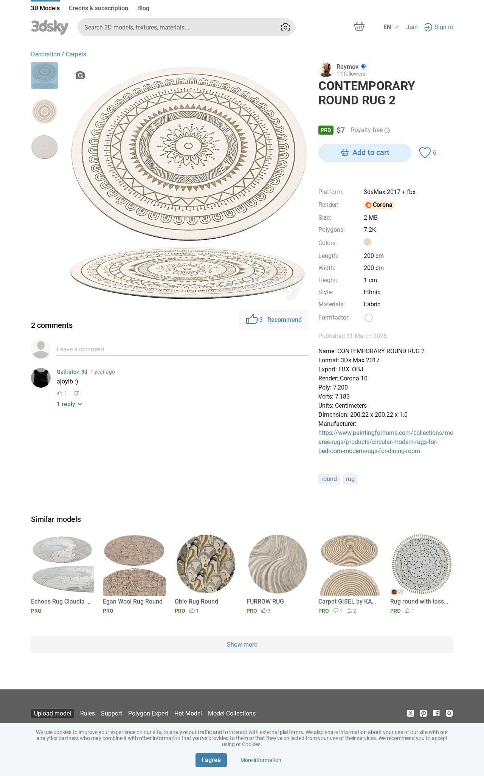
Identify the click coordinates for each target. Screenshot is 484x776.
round (329, 479)
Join (412, 27)
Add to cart (370, 152)
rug (350, 479)
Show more (242, 644)
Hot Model (188, 713)
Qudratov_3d (72, 372)
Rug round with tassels (420, 601)
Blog (143, 8)
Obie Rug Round (196, 601)
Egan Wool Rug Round (133, 601)
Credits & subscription (98, 8)
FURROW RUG (265, 601)
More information (260, 760)
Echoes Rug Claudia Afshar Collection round (61, 601)
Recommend (280, 319)
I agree (211, 760)
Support (111, 713)
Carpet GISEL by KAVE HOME (348, 601)
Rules (87, 713)
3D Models (45, 8)
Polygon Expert (148, 713)
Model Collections (232, 713)
